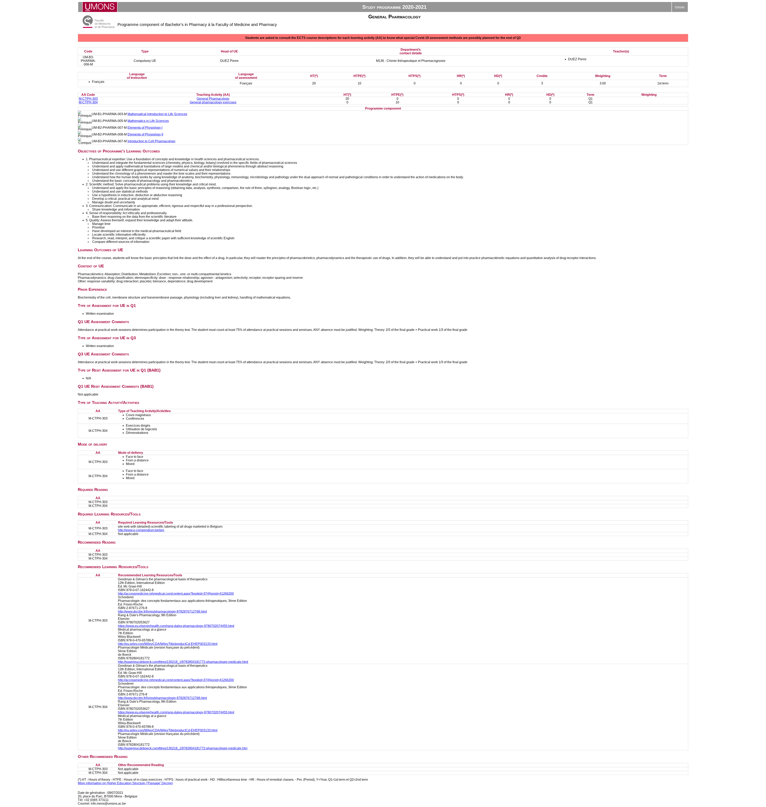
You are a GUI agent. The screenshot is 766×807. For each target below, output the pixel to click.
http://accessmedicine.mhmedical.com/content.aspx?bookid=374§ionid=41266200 (176, 593)
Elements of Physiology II (145, 134)
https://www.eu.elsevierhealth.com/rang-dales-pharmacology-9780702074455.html (176, 626)
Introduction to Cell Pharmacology (151, 141)
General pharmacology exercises (213, 102)
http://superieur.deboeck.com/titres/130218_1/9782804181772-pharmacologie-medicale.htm (182, 748)
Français (679, 7)
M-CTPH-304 (88, 102)
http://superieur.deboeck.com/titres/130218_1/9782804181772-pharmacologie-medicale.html (183, 662)
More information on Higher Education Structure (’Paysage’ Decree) (125, 783)
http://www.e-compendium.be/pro (141, 530)
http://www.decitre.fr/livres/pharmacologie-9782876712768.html (162, 611)
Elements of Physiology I (144, 127)
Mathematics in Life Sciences (148, 121)
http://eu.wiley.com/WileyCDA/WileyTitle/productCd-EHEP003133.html (167, 644)
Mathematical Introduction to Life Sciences (157, 114)
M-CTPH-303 (88, 98)
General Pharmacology (213, 98)
